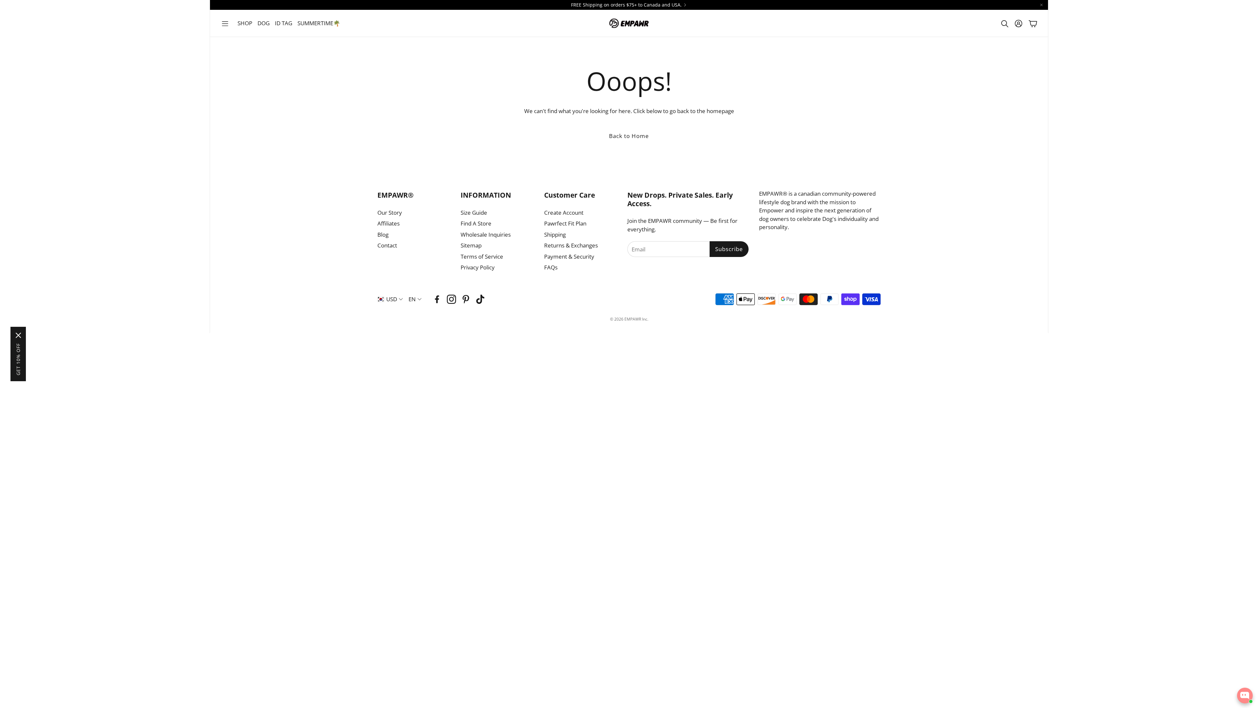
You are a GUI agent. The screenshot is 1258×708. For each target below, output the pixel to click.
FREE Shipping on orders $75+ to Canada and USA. (626, 5)
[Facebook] (437, 299)
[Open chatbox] (1245, 695)
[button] (225, 23)
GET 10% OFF (18, 359)
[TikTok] (480, 299)
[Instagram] (451, 299)
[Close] (18, 335)
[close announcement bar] (1041, 5)
